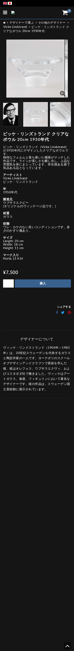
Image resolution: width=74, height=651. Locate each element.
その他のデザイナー (52, 22)
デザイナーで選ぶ (21, 22)
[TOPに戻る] (67, 647)
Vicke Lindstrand (15, 27)
